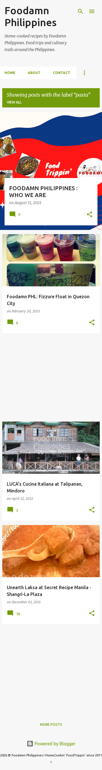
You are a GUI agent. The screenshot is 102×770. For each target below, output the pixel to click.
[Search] (80, 11)
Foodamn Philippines (31, 16)
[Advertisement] (51, 377)
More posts (51, 724)
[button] (89, 215)
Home (10, 73)
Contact (61, 73)
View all (14, 102)
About (34, 73)
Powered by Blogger (54, 743)
